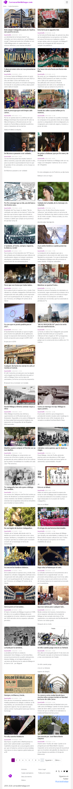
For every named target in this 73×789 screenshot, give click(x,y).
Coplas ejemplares (27, 773)
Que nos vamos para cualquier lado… (51, 607)
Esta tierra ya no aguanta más (48, 30)
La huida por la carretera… (13, 648)
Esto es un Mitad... (44, 487)
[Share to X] (59, 771)
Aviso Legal (42, 769)
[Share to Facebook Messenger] (64, 771)
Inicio (4, 6)
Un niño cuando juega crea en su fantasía (53, 648)
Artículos (24, 769)
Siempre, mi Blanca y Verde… (14, 695)
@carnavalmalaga (61, 781)
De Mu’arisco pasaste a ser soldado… (18, 153)
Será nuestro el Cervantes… (14, 607)
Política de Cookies (44, 773)
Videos (23, 780)
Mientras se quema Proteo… (48, 285)
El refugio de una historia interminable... (52, 528)
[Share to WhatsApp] (62, 771)
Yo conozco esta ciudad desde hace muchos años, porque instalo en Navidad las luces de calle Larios (53, 697)
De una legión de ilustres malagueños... (18, 528)
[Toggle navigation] (67, 2)
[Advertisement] (53, 357)
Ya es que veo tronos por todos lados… (18, 285)
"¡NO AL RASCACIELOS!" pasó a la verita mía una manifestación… (52, 325)
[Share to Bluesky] (67, 771)
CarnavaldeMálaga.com (21, 2)
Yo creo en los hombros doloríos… (16, 567)
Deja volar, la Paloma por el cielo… (50, 567)
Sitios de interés (26, 777)
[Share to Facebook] (56, 771)
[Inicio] (6, 2)
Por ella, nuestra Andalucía (14, 737)
